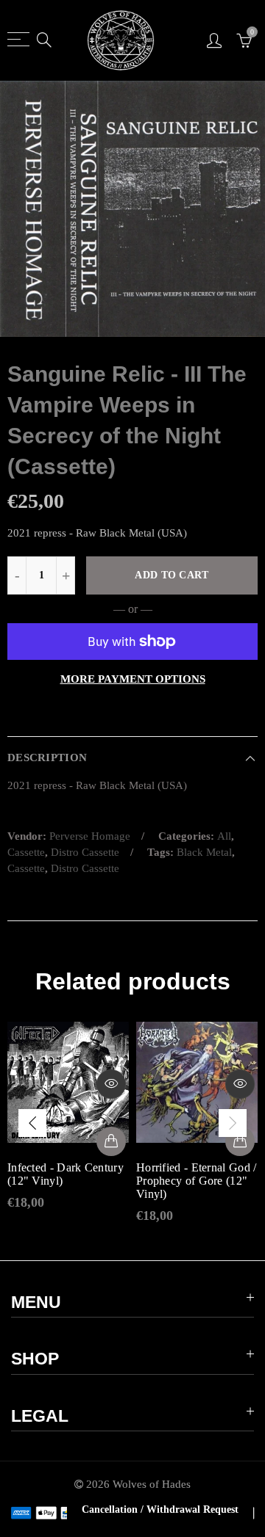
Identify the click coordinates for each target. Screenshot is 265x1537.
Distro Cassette (85, 852)
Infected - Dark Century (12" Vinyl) (65, 1174)
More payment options (132, 679)
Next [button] (233, 1123)
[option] (132, 209)
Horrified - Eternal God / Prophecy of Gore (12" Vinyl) (196, 1180)
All (224, 836)
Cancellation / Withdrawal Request (160, 1509)
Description (47, 757)
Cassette (26, 852)
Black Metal (204, 852)
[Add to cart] (111, 1141)
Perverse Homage (89, 836)
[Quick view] (111, 1084)
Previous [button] (32, 1123)
